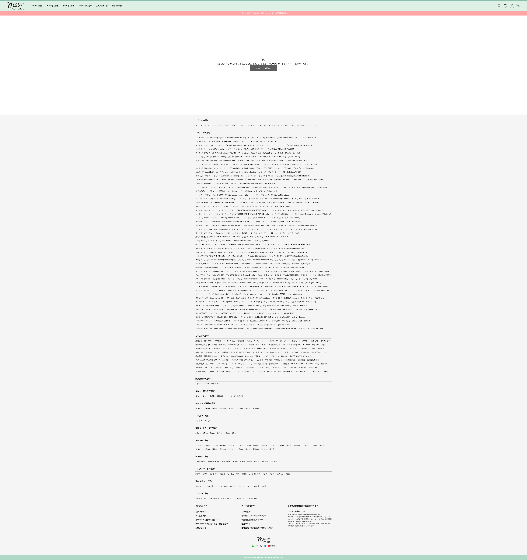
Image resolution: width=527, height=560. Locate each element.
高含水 (256, 486)
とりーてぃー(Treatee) (235, 256)
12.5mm (223, 445)
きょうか (284, 348)
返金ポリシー (247, 524)
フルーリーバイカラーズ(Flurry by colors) (243, 279)
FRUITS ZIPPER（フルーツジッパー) (305, 364)
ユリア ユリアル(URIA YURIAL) (207, 306)
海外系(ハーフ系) (214, 462)
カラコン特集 (117, 6)
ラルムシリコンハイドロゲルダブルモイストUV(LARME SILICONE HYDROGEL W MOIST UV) (230, 309)
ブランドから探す (85, 6)
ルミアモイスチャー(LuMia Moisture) (225, 142)
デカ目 (249, 462)
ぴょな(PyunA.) (274, 364)
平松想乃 (286, 364)
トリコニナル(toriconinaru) (256, 256)
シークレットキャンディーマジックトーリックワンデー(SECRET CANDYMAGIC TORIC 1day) (230, 210)
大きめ (272, 474)
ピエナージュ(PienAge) (301, 264)
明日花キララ (285, 341)
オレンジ (284, 125)
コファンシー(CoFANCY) (221, 206)
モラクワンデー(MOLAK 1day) (259, 298)
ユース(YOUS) (200, 302)
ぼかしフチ (214, 474)
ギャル (235, 462)
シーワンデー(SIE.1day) (280, 214)
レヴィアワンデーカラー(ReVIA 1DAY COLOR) (212, 321)
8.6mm (212, 433)
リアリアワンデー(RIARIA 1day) (279, 309)
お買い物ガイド (201, 512)
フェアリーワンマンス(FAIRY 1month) (209, 149)
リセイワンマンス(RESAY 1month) (222, 313)
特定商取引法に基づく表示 (252, 520)
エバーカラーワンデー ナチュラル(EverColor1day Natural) (217, 176)
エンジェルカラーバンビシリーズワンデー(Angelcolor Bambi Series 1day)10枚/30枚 (244, 183)
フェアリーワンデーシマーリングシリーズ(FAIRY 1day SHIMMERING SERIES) (224, 145)
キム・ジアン (233, 348)
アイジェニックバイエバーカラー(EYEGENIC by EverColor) (260, 153)
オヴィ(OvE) (200, 191)
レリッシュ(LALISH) (282, 317)
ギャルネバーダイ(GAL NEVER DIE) (305, 199)
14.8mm (248, 408)
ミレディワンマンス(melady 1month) (241, 290)
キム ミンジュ (245, 348)
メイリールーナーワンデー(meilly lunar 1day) (212, 294)
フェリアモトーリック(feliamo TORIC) (209, 275)
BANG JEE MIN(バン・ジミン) (240, 364)
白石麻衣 (295, 352)
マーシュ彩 (208, 368)
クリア (315, 125)
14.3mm (223, 408)
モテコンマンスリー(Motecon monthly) (209, 298)
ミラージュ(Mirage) (202, 290)
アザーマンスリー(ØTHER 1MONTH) (272, 157)
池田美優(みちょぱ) (202, 345)
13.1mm (272, 445)
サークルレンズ (254, 474)
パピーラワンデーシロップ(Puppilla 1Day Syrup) (272, 264)
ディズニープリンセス (271, 356)
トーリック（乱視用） (235, 396)
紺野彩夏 (321, 348)
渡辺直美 (277, 371)
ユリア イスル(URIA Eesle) (274, 302)
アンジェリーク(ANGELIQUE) (296, 160)
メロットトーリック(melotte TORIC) (272, 294)
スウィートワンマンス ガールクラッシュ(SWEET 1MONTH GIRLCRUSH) (222, 222)
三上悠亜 (276, 368)
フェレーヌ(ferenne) (265, 275)
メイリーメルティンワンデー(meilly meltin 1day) (312, 290)
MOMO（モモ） (201, 371)
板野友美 (222, 345)
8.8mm (227, 433)
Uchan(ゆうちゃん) (224, 371)
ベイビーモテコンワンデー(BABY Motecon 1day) (233, 283)
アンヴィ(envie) (294, 157)
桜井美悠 (225, 352)
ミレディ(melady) (218, 290)
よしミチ (236, 371)
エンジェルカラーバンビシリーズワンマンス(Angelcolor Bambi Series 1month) (298, 187)
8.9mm (234, 433)
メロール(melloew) (295, 294)
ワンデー (198, 384)
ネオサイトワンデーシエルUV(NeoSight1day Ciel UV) (288, 256)
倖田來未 (303, 348)
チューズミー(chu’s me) (241, 229)
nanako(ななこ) (290, 360)
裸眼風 (244, 474)
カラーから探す (52, 6)
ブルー (308, 125)
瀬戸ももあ (225, 356)
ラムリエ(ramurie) (300, 306)
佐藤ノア (259, 352)
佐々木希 (234, 352)
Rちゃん (249, 341)
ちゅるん (230, 474)
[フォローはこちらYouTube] (271, 546)
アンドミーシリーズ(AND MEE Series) (245, 164)
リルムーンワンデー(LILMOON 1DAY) (280, 313)
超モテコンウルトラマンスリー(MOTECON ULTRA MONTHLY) (265, 237)
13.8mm (198, 449)
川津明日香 (216, 348)
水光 (237, 474)
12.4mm (215, 445)
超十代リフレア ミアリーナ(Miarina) (264, 233)
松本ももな (229, 368)
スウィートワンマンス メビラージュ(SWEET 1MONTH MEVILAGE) (277, 222)
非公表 (272, 449)
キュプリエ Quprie (246, 203)
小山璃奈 (312, 348)
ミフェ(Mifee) (231, 287)
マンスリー (215, 384)
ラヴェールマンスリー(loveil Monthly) (277, 306)
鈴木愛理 (198, 356)
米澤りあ (261, 371)
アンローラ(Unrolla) (310, 164)
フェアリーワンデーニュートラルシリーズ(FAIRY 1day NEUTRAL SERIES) (284, 145)
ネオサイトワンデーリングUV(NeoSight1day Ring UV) (215, 260)
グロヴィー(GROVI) (202, 206)
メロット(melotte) (249, 294)
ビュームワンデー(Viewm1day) (292, 267)
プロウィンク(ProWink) (204, 283)
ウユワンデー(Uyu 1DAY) (204, 172)
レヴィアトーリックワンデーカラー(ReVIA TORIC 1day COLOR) (219, 329)
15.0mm (256, 408)
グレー (234, 125)
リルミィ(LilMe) (258, 313)
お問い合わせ (200, 528)
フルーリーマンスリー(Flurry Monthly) (274, 279)
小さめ (264, 474)
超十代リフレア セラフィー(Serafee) (209, 233)
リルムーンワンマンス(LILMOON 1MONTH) (256, 317)
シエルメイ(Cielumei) (323, 214)
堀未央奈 (324, 364)
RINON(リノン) (305, 371)
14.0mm (198, 408)
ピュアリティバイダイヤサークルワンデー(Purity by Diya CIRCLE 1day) (251, 267)
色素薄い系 (226, 462)
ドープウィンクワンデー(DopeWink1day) (249, 248)
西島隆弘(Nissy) (313, 360)
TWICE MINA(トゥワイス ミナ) (243, 360)
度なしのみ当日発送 (211, 498)
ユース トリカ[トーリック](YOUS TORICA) (224, 302)
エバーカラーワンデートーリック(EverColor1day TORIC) (279, 172)
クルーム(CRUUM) (312, 203)
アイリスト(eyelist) (235, 157)
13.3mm (289, 445)
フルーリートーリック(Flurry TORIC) (304, 279)
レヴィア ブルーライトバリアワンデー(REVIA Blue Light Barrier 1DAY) (265, 325)
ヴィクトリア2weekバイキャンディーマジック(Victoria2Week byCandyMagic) (224, 168)
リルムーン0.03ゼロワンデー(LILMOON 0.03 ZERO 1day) (216, 317)
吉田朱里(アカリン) (249, 371)
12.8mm (248, 445)
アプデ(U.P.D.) (272, 142)
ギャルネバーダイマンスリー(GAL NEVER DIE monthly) (216, 203)
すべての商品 (37, 6)
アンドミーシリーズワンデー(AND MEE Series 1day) (281, 164)
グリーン (275, 125)
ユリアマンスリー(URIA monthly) (233, 306)
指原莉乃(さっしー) (246, 352)
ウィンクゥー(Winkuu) (282, 168)
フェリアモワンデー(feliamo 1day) (316, 271)
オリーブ (267, 125)
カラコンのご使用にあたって (207, 520)
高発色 (287, 474)
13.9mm (207, 449)
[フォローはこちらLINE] (253, 546)
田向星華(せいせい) (211, 356)
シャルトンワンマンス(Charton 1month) (285, 218)
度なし (205, 396)
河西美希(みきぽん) (202, 348)
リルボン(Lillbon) (243, 313)
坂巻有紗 (209, 352)
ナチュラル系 (200, 462)
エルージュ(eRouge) (203, 183)
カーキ (258, 125)
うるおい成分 (210, 486)
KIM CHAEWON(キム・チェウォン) (265, 348)
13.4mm (297, 445)
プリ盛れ (264, 462)
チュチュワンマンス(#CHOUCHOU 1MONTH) (212, 229)
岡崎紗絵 (240, 341)
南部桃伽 (301, 360)
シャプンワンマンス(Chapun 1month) (225, 218)
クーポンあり (226, 498)
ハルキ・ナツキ (221, 364)
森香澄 (211, 371)
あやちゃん (296, 341)
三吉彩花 (302, 368)
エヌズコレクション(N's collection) (243, 172)
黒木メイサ (294, 348)
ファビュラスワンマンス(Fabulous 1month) (242, 271)
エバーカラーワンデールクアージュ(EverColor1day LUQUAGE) (219, 180)
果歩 (323, 345)
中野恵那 (268, 360)
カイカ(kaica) (232, 191)
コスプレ (273, 462)
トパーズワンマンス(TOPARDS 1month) (210, 256)
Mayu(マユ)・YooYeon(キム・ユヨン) (249, 368)
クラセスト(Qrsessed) (294, 203)
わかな (269, 371)
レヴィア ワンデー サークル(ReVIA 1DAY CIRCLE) (251, 321)
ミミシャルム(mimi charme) (248, 287)
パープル (300, 125)
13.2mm (281, 445)
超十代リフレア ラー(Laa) (289, 233)
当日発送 (198, 498)
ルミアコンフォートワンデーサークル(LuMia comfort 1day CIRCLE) (220, 138)
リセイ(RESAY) (201, 313)
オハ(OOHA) (220, 191)
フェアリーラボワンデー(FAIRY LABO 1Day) (242, 149)
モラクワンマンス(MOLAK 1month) (286, 298)
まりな (268, 368)
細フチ (205, 474)
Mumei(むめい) (313, 368)
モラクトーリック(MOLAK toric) (312, 298)
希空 (212, 364)
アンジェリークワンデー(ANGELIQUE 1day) (211, 164)
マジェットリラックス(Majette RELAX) (306, 283)
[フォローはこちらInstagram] (257, 546)
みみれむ (284, 368)
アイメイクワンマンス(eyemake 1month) (210, 157)
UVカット (199, 486)
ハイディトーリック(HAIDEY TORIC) (225, 264)
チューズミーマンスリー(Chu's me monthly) (302, 229)
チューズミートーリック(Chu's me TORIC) (267, 229)
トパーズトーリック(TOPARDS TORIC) (292, 252)
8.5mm (205, 433)
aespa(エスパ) (254, 345)
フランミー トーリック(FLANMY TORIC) (316, 275)
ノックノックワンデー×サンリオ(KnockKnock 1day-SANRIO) (298, 260)
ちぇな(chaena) (237, 356)
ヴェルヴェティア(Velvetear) (303, 168)
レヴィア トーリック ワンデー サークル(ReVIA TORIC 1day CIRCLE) (271, 329)
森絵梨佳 (198, 341)
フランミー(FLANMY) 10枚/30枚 (287, 275)
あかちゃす (274, 341)
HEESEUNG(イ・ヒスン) (237, 345)
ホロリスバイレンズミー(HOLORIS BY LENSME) (271, 283)
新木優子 (305, 341)
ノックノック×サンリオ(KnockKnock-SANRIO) (255, 260)
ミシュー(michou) (217, 287)
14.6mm (264, 449)
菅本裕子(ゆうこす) (318, 352)
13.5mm (305, 445)
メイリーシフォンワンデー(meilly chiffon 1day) (274, 290)
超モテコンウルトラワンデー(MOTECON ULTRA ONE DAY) (217, 237)
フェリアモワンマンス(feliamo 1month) (240, 275)
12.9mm (256, 445)
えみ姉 (264, 345)
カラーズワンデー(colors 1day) (265, 191)
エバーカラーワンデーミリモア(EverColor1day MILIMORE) (267, 180)
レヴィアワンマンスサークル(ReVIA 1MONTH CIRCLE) (216, 325)
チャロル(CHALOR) (279, 225)
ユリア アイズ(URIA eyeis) (252, 302)
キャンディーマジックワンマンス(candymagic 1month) (269, 199)
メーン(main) (236, 294)
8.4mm (198, 433)
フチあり (198, 421)
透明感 (222, 474)
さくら (217, 352)
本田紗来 (198, 368)
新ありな (314, 341)
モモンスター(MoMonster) (236, 298)
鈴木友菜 (218, 341)
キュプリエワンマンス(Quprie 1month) (269, 203)
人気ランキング (102, 6)
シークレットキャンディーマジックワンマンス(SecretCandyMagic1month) (295, 210)
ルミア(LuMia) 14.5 (202, 142)
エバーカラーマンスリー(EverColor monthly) (307, 180)
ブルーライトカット (244, 486)
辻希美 (257, 356)
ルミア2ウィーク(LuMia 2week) (253, 142)
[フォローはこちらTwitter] (261, 546)
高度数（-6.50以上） (217, 396)
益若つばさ (219, 368)
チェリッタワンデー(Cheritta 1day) (257, 225)
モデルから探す (68, 6)
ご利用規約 (246, 512)
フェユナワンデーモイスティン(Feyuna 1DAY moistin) (281, 271)
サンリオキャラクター (273, 352)
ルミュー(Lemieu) (298, 317)
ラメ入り (280, 474)
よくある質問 (200, 516)
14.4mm (231, 408)
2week (206, 384)
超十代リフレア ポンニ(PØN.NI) (236, 233)
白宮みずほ (305, 352)
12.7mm (239, 445)
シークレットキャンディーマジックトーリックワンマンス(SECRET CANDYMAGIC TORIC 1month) (232, 214)
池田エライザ (325, 341)
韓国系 (242, 462)
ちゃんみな (249, 356)
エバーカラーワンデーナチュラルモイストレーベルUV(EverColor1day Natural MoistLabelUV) (275, 176)
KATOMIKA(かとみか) (311, 345)
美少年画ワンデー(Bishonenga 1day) (209, 267)
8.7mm (219, 433)
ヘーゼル (251, 125)
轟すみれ (284, 356)
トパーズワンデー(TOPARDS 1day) (208, 252)
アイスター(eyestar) (292, 153)
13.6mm (314, 445)
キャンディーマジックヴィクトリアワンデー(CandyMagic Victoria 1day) (222, 195)
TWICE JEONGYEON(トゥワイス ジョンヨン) (212, 360)
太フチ (197, 474)
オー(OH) (210, 191)
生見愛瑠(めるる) (201, 364)
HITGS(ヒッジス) (260, 364)
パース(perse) (246, 264)
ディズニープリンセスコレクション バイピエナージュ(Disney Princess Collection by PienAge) (230, 245)
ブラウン (198, 125)
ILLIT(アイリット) (260, 341)
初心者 (256, 462)
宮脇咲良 (293, 368)
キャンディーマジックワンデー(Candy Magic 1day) (270, 195)
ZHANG (325, 371)
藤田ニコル (208, 341)
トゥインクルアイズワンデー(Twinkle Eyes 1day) (213, 248)
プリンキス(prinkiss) (203, 279)
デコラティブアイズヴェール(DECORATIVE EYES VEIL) (289, 245)
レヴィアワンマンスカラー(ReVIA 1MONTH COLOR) (292, 321)
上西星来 (286, 352)
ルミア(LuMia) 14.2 (310, 138)
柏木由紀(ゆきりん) (294, 345)
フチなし (207, 421)
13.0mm (264, 445)
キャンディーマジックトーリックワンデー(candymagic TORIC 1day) (220, 199)
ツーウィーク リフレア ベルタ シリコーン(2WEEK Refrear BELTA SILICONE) (224, 241)
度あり (197, 396)
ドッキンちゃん (229, 341)
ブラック (242, 125)
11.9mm (198, 445)
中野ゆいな (278, 360)
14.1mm (207, 408)
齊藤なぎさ (199, 352)
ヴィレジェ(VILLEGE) (264, 168)
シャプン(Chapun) (202, 218)
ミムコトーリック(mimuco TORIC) (288, 287)
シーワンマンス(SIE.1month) (302, 214)
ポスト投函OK (252, 498)
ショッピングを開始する (263, 68)
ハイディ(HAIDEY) (202, 264)
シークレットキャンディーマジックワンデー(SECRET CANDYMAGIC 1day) (261, 206)
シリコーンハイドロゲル (226, 486)
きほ (224, 348)
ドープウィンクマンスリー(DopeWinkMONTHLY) (285, 248)
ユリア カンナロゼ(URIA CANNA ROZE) (301, 302)
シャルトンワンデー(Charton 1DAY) (255, 218)
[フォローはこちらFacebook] (265, 546)
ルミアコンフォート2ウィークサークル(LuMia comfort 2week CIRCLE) (274, 138)
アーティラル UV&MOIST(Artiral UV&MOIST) (277, 149)
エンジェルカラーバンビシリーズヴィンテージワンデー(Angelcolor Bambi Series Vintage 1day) (231, 187)
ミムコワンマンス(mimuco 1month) (316, 287)
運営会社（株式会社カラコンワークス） (258, 528)
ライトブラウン (210, 125)
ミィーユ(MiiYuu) (201, 287)
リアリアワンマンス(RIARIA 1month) (307, 309)
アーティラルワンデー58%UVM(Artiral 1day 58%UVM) (215, 153)
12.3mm (207, 445)
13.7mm (322, 445)
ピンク (292, 125)
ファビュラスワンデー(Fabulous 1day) (209, 271)
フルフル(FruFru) (219, 279)
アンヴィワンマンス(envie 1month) (270, 160)
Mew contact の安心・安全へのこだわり (211, 524)
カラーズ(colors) (245, 191)
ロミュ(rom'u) (304, 329)
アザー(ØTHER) (250, 157)
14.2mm (215, 408)
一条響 (214, 345)
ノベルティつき (239, 498)
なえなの (260, 360)
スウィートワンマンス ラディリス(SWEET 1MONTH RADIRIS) (218, 225)
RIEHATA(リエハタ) (290, 371)
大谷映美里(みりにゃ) (277, 345)
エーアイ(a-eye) (222, 172)
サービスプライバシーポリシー (254, 516)
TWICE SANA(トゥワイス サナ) (301, 356)
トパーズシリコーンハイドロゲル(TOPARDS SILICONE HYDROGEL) (249, 252)
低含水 (263, 486)
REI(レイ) (316, 371)
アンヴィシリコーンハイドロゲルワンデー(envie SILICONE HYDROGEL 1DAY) (224, 160)
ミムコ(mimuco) (267, 287)
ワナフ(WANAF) (317, 329)
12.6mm (231, 445)
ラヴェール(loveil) (254, 306)
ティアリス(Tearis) (262, 241)
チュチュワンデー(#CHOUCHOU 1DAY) (304, 225)
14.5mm (240, 408)
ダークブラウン (223, 125)
